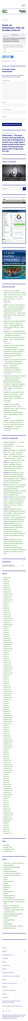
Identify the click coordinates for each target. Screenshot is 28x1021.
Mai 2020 (6, 729)
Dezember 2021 (8, 691)
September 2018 (8, 770)
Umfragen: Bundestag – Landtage (13, 926)
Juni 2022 (6, 679)
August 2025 (7, 602)
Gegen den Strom (9, 881)
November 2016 (8, 815)
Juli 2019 (6, 750)
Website (4, 116)
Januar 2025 (7, 616)
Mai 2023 (6, 656)
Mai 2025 (6, 608)
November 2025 (8, 596)
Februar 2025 (7, 614)
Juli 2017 (6, 798)
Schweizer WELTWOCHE (10, 916)
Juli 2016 (6, 823)
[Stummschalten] (21, 179)
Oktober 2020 (7, 719)
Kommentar (6, 80)
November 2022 (8, 669)
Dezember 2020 (8, 715)
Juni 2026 (6, 581)
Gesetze (6, 883)
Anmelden (6, 845)
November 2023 (8, 644)
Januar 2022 (7, 689)
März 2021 (6, 709)
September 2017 (8, 794)
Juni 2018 (6, 776)
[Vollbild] (24, 179)
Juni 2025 (6, 606)
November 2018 (8, 766)
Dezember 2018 (8, 764)
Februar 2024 (7, 638)
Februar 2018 (7, 784)
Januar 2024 (7, 640)
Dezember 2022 (8, 667)
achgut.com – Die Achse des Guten (13, 863)
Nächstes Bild (5, 20)
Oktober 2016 (7, 817)
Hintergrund (7, 885)
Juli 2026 (6, 579)
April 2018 (6, 780)
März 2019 (7, 758)
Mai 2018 (6, 778)
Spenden (6, 918)
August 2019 (7, 748)
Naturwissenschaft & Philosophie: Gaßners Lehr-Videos (11, 1001)
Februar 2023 (7, 662)
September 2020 (8, 721)
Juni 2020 (6, 727)
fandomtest (7, 442)
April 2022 (6, 683)
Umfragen (5, 958)
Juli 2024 (6, 628)
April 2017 (6, 804)
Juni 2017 (6, 800)
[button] (14, 173)
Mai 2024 (6, 632)
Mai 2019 (6, 754)
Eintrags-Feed (8, 847)
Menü (23, 5)
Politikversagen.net (9, 897)
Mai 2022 (6, 681)
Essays (5, 879)
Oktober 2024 (7, 622)
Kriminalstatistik (8, 891)
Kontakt (6, 889)
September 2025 (8, 600)
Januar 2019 (7, 762)
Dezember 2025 (8, 594)
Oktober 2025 (7, 598)
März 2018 (6, 782)
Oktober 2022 (7, 671)
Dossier (6, 877)
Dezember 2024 (8, 618)
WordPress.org (8, 851)
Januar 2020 (7, 738)
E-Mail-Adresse (7, 109)
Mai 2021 (6, 705)
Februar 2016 (7, 833)
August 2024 (7, 626)
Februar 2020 (7, 736)
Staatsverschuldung (9, 920)
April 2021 (6, 707)
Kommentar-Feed (9, 849)
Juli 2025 (6, 604)
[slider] (13, 179)
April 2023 (6, 658)
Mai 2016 (6, 827)
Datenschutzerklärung (10, 871)
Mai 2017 (6, 802)
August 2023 (7, 650)
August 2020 (7, 723)
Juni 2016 (6, 825)
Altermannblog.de (9, 865)
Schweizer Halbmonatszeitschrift (13, 914)
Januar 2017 (7, 811)
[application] (14, 173)
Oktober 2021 (7, 695)
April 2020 (6, 731)
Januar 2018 (7, 786)
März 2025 (7, 612)
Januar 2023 (7, 665)
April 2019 (6, 756)
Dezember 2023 (8, 642)
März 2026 (7, 587)
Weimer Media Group (10, 928)
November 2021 (8, 693)
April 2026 (7, 585)
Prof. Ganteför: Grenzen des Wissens (14, 899)
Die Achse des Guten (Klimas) (12, 873)
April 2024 (6, 634)
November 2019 (8, 742)
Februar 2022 (7, 687)
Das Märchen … (8, 869)
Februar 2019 (7, 760)
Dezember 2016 (8, 813)
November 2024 (8, 620)
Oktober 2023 (7, 646)
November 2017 (8, 790)
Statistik (6, 922)
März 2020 (7, 733)
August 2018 (7, 772)
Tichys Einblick (8, 924)
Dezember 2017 (8, 788)
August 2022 (7, 675)
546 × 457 (13, 61)
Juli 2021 (6, 701)
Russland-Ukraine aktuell (9, 983)
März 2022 (7, 685)
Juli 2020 (6, 725)
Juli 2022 (6, 677)
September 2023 (8, 648)
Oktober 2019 (7, 744)
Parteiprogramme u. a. (10, 895)
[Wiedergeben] (4, 179)
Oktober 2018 (7, 768)
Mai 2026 (6, 583)
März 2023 (7, 660)
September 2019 (8, 746)
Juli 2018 (6, 774)
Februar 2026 (7, 589)
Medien (6, 893)
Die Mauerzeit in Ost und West (12, 875)
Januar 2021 (7, 713)
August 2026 (7, 577)
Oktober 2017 (7, 792)
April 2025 (6, 610)
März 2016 (7, 831)
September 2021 (8, 697)
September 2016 (8, 819)
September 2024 (8, 624)
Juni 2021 (6, 703)
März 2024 (7, 636)
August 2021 (7, 699)
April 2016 (6, 829)
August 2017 (7, 796)
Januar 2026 (7, 592)
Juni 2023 (6, 654)
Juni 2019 (6, 752)
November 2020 (8, 717)
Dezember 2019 (8, 740)
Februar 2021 (7, 711)
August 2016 (7, 821)
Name (4, 102)
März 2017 (6, 807)
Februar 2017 (7, 809)
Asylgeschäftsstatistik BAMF (12, 867)
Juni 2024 (6, 630)
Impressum (7, 887)
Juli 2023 (6, 652)
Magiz (5, 446)
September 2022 (8, 673)
